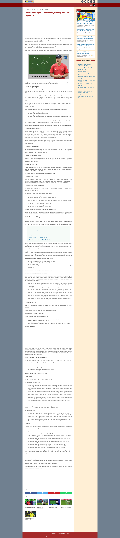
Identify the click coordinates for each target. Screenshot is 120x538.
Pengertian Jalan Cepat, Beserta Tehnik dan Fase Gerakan (40, 230)
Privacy (68, 533)
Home (26, 4)
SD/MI (42, 4)
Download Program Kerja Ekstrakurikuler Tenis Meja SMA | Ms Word (86, 73)
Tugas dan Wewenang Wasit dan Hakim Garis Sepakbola (40, 239)
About (55, 533)
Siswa (31, 4)
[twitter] (85, 1)
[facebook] (82, 1)
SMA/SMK (56, 4)
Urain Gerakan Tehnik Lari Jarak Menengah (37, 231)
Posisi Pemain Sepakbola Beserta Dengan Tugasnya (39, 235)
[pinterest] (54, 493)
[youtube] (88, 1)
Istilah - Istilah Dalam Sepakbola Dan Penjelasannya (39, 237)
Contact (59, 533)
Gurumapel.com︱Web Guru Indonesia (60, 536)
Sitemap (63, 533)
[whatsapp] (66, 493)
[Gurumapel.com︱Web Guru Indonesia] (30, 1)
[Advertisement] (48, 27)
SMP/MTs (49, 4)
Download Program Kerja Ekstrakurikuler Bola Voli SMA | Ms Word (85, 96)
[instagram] (94, 1)
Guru (37, 4)
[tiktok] (91, 1)
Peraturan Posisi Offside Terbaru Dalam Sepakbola (39, 233)
